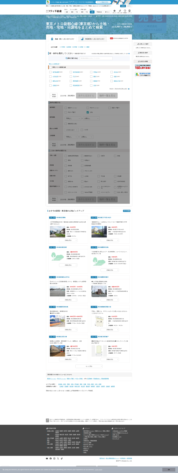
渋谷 (94, 85)
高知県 (65, 445)
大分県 (73, 447)
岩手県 (65, 431)
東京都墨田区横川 (103, 277)
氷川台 (116, 72)
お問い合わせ (115, 434)
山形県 (77, 431)
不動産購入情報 (87, 433)
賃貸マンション (90, 431)
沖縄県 (62, 449)
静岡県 (93, 386)
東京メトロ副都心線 (54, 63)
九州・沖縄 (98, 384)
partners (37, 469)
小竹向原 (55, 76)
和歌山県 (78, 442)
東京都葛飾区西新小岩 (104, 307)
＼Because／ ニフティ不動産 (119, 431)
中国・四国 (90, 384)
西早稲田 (75, 81)
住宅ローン (86, 448)
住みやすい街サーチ (88, 444)
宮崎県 (77, 447)
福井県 (77, 438)
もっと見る (89, 366)
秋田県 (73, 431)
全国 (103, 16)
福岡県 (113, 386)
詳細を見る (68, 240)
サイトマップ (115, 438)
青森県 (61, 431)
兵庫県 (103, 386)
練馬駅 (69, 47)
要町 (94, 76)
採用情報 (129, 458)
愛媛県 (61, 445)
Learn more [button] (98, 469)
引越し (85, 452)
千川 (74, 76)
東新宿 (95, 81)
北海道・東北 (62, 384)
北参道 (55, 85)
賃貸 (84, 431)
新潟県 (57, 438)
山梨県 (61, 438)
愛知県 (88, 386)
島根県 (69, 444)
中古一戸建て (79, 378)
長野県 (65, 438)
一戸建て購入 (86, 436)
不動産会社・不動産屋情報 (101, 378)
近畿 (84, 384)
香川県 (57, 445)
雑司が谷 (55, 81)
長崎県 (65, 447)
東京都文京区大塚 (61, 336)
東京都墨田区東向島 (62, 307)
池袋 (115, 76)
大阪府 (98, 386)
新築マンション (51, 378)
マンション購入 (87, 434)
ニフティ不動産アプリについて (120, 433)
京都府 (108, 386)
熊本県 (69, 447)
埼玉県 (115, 16)
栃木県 (126, 16)
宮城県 (66, 386)
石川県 (73, 438)
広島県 (57, 444)
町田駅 (75, 47)
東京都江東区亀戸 (103, 336)
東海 (81, 384)
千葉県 (119, 16)
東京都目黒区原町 (61, 247)
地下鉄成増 (56, 72)
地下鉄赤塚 (76, 72)
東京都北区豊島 (61, 217)
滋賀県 (69, 442)
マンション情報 (87, 442)
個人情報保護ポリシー (112, 458)
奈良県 (73, 442)
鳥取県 (65, 444)
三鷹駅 (87, 47)
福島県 (57, 432)
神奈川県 (111, 16)
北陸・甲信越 (75, 384)
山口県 (73, 444)
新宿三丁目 (117, 81)
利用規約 (123, 458)
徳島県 (77, 444)
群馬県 (130, 16)
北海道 (61, 386)
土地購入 (85, 438)
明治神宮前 (76, 85)
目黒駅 (81, 47)
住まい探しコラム (87, 446)
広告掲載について (116, 436)
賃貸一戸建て (106, 431)
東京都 (107, 16)
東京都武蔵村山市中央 (62, 277)
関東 (68, 384)
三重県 (69, 440)
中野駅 (63, 47)
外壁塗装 (85, 450)
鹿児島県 (57, 449)
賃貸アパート (98, 431)
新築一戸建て (71, 378)
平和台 (95, 72)
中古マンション (61, 378)
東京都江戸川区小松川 (104, 217)
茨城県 (123, 16)
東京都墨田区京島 (103, 247)
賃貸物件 (89, 378)
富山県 (69, 438)
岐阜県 (61, 440)
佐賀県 (61, 447)
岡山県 (61, 444)
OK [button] (169, 469)
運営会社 (102, 458)
